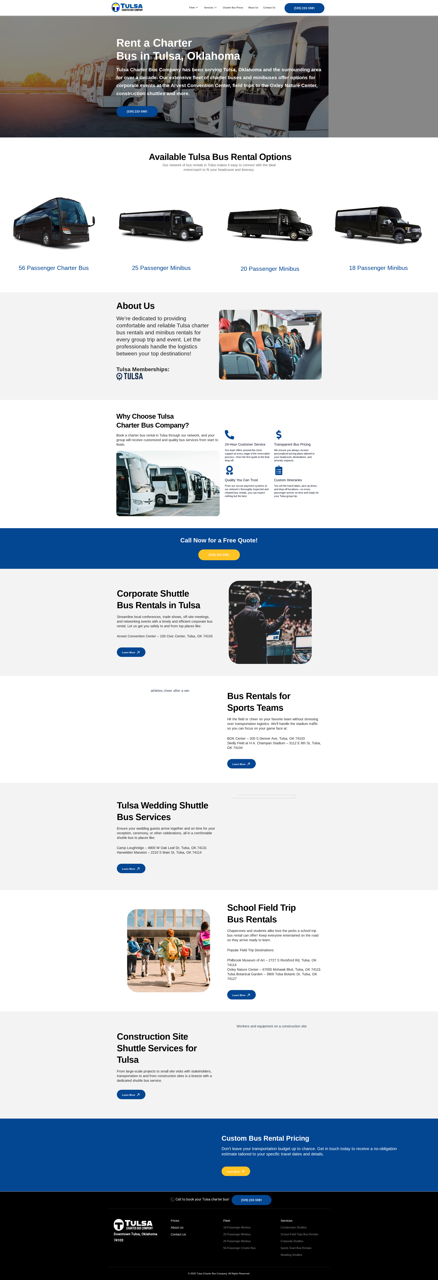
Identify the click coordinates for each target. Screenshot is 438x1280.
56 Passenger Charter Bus (54, 267)
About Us (253, 7)
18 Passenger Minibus (378, 267)
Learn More (128, 652)
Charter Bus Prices (233, 7)
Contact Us (269, 7)
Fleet (192, 7)
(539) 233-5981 (304, 8)
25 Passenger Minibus (161, 267)
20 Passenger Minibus (270, 268)
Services (208, 7)
